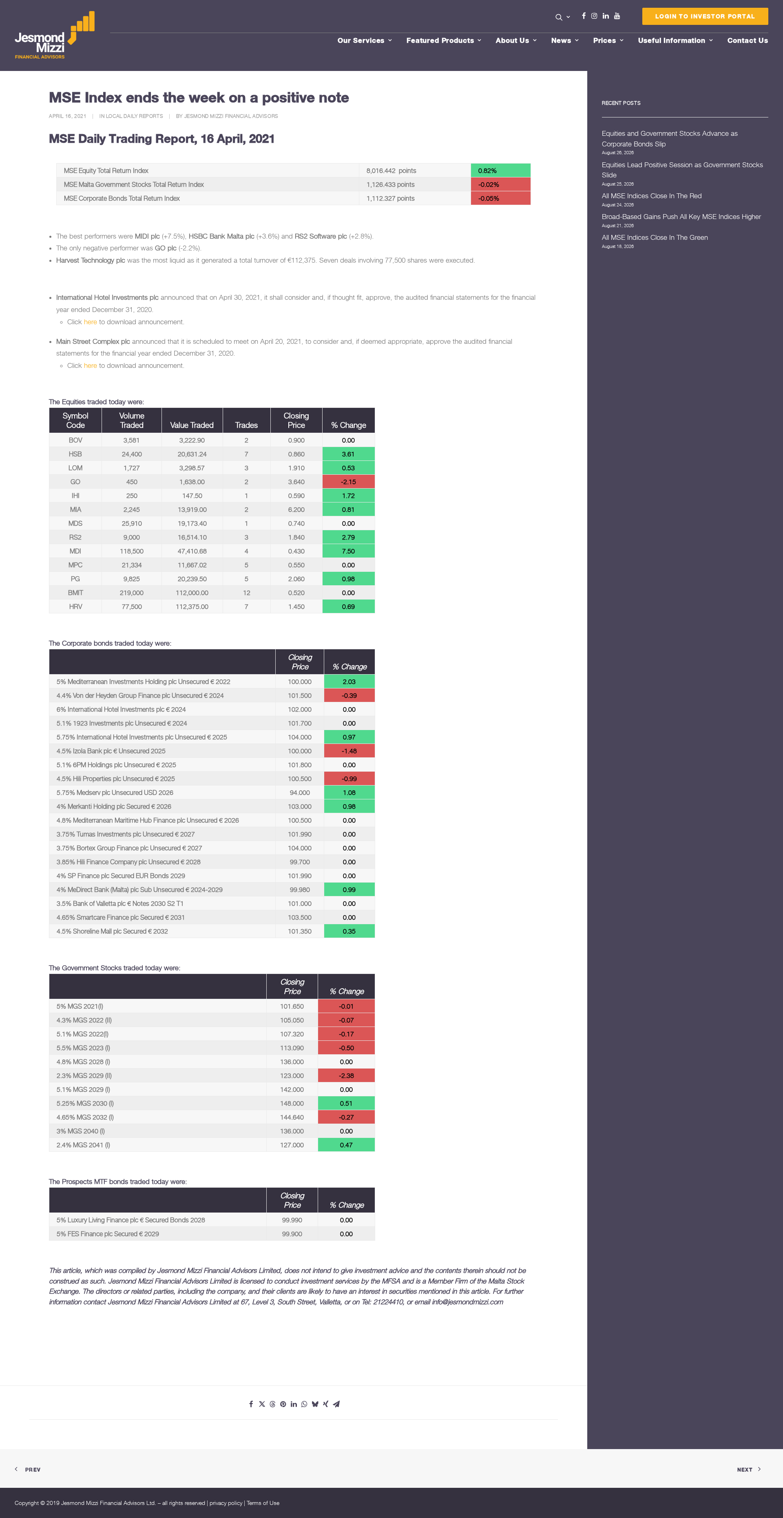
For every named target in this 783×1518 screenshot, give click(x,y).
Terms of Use (263, 1502)
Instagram (596, 16)
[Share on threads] (272, 1404)
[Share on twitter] (262, 1404)
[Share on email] (336, 1404)
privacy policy (226, 1502)
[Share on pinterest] (283, 1404)
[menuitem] (563, 18)
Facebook (587, 16)
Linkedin (607, 16)
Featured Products (440, 40)
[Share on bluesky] (315, 1404)
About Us (512, 40)
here (90, 322)
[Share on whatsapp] (304, 1404)
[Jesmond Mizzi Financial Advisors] (55, 35)
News (561, 40)
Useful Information (672, 40)
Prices (604, 40)
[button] (563, 17)
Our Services (361, 40)
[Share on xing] (325, 1404)
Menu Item (627, 18)
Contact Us (748, 40)
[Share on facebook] (251, 1404)
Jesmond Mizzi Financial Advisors (231, 116)
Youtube (619, 16)
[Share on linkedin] (294, 1404)
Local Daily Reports (134, 116)
